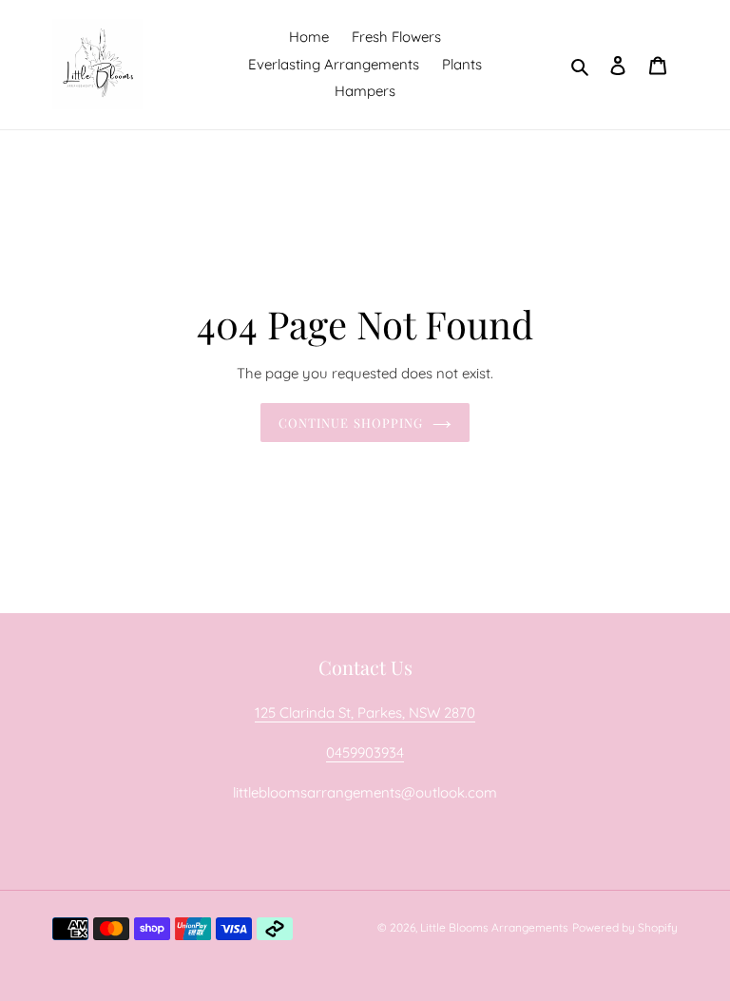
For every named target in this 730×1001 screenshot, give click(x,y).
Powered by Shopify (625, 927)
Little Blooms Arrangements (494, 927)
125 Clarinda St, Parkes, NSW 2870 (365, 712)
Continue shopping (351, 422)
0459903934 (365, 752)
